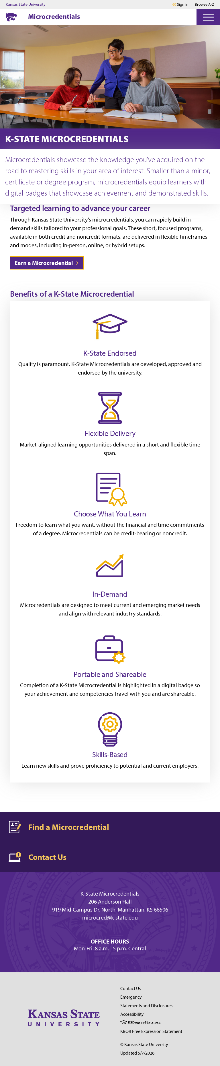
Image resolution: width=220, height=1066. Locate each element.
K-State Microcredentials (110, 893)
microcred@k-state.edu (110, 917)
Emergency (131, 997)
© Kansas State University (144, 1044)
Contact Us (130, 988)
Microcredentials (54, 16)
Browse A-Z (204, 4)
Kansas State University (26, 4)
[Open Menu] (208, 17)
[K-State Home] (11, 17)
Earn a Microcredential (44, 262)
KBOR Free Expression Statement (151, 1031)
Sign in (182, 4)
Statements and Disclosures (146, 1005)
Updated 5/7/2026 (137, 1053)
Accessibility (132, 1014)
